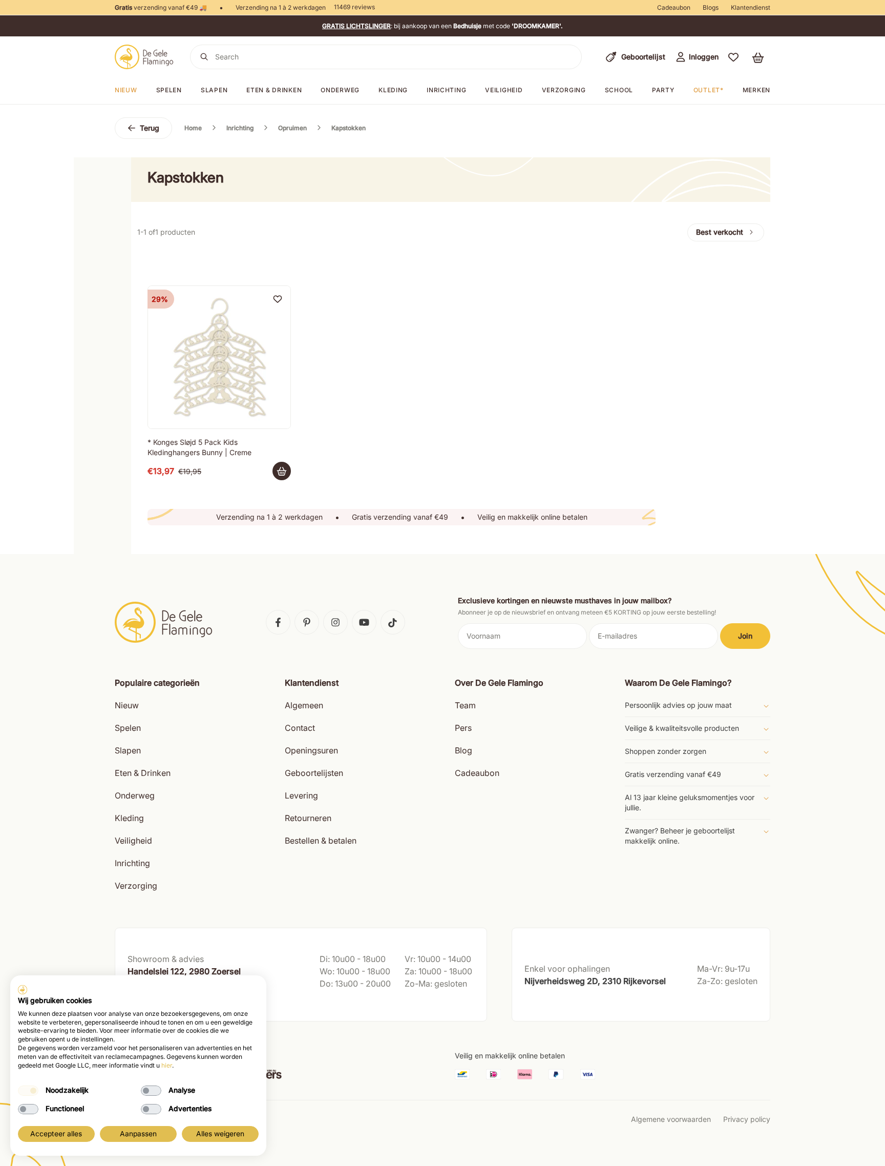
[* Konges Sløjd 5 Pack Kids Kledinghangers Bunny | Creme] (219, 357)
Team (465, 705)
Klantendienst (750, 7)
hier (166, 1065)
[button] (733, 57)
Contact (300, 728)
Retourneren (308, 818)
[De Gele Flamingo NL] (144, 57)
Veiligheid (503, 90)
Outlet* (708, 90)
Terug (149, 128)
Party (663, 90)
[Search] (204, 57)
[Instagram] (335, 622)
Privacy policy (746, 1119)
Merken (756, 90)
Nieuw (126, 90)
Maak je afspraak (157, 1003)
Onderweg (340, 90)
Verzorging (564, 90)
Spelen (169, 90)
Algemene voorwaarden (671, 1119)
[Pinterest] (306, 622)
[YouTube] (364, 622)
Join (745, 635)
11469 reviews (354, 7)
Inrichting (446, 90)
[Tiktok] (393, 622)
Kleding (393, 90)
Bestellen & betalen (320, 840)
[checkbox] (28, 1091)
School (619, 90)
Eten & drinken (274, 90)
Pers (463, 728)
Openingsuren (311, 750)
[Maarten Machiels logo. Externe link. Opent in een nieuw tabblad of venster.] (22, 989)
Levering (301, 795)
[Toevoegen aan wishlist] (277, 299)
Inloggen (704, 56)
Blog (463, 750)
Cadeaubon (673, 7)
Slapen (214, 90)
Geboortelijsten (314, 773)
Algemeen (304, 705)
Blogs (711, 7)
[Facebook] (278, 622)
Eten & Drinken (143, 773)
